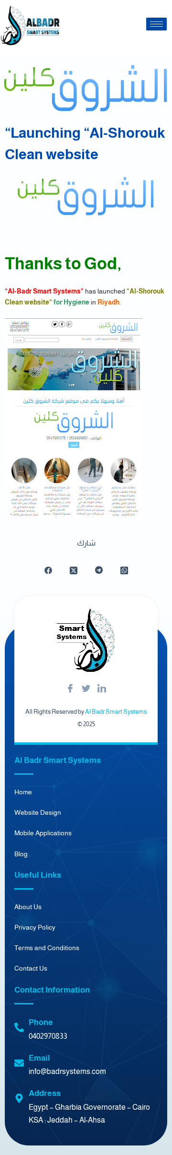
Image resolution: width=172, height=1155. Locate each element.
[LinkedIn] (102, 689)
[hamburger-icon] (156, 24)
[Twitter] (86, 689)
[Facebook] (70, 689)
